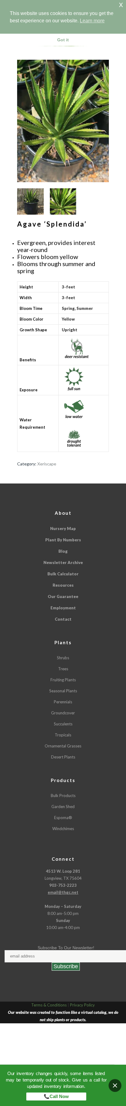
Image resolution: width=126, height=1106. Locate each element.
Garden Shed (63, 806)
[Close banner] (115, 1085)
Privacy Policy (82, 1005)
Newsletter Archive (63, 562)
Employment (63, 607)
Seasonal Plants (63, 690)
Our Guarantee (63, 596)
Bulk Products (63, 795)
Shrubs (63, 657)
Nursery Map (63, 528)
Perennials (63, 701)
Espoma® (63, 817)
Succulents (63, 723)
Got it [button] (63, 39)
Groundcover (63, 712)
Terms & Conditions (49, 1005)
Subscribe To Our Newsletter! (66, 947)
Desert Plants (63, 756)
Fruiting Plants (63, 679)
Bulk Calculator (63, 573)
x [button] (121, 4)
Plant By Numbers (63, 539)
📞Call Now (56, 1096)
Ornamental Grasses (63, 745)
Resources (63, 585)
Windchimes (63, 828)
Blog (63, 551)
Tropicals (63, 734)
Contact (63, 619)
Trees (63, 668)
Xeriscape (46, 463)
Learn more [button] (92, 20)
